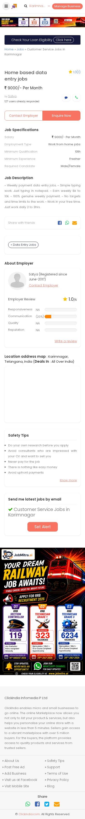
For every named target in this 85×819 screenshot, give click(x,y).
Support (53, 767)
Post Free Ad (14, 767)
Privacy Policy (58, 780)
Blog (50, 786)
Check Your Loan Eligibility (41, 40)
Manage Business (67, 6)
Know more (68, 480)
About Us (12, 760)
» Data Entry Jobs (23, 245)
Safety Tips (55, 760)
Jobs (20, 49)
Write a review (66, 341)
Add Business (15, 773)
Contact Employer (23, 115)
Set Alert (42, 527)
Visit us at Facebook (21, 780)
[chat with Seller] (66, 97)
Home (9, 49)
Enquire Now (61, 115)
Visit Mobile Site (17, 786)
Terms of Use (57, 773)
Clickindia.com (29, 814)
